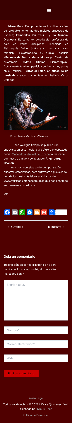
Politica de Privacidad (36, 415)
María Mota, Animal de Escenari (31, 154)
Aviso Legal (36, 398)
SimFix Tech (44, 409)
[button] (49, 10)
